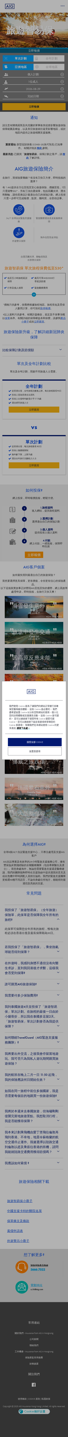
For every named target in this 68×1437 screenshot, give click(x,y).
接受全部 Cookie (35, 742)
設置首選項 (34, 751)
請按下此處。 (23, 728)
